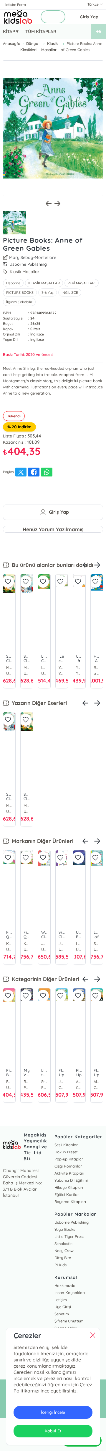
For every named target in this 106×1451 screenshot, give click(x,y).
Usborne (13, 283)
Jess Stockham (62, 1081)
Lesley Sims (44, 667)
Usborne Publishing (71, 1222)
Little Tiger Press (69, 1236)
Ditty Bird (62, 1257)
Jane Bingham (44, 943)
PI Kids (60, 1264)
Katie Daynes (9, 943)
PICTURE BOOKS (20, 292)
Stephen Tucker (44, 1081)
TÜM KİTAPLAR (40, 31)
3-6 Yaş (48, 292)
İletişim (60, 1299)
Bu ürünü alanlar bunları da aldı (51, 565)
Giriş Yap (89, 17)
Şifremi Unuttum (69, 1321)
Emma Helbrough (9, 1081)
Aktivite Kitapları (69, 1173)
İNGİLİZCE (70, 292)
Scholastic (63, 1243)
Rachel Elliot (27, 1081)
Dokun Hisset (66, 1152)
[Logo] (18, 16)
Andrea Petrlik (79, 1081)
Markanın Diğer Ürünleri (41, 841)
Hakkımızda (64, 1285)
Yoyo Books (64, 1229)
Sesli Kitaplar (66, 1144)
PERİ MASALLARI (81, 283)
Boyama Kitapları (70, 1201)
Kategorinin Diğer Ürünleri (44, 979)
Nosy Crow (64, 1250)
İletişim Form (15, 4)
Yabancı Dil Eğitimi (71, 1180)
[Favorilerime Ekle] (8, 582)
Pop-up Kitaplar (68, 1159)
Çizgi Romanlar (68, 1166)
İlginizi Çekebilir (19, 302)
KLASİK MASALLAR (44, 283)
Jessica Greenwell (62, 943)
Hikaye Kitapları (68, 1187)
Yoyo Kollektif (62, 667)
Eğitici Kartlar (66, 1194)
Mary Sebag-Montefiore (32, 257)
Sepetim (61, 1313)
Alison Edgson (97, 1081)
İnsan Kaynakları (69, 1292)
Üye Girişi (62, 1306)
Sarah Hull (97, 943)
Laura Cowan (79, 943)
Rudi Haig (97, 667)
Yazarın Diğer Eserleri (38, 703)
